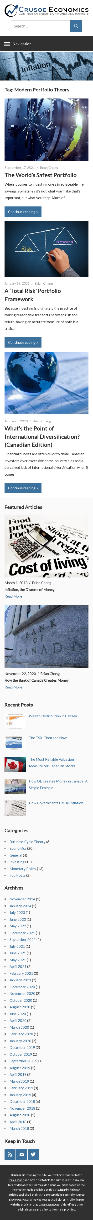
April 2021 (18, 966)
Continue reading (22, 212)
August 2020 (20, 1007)
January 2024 (20, 906)
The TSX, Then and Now (48, 738)
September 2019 (23, 1061)
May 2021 (18, 960)
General (16, 855)
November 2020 (22, 993)
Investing (17, 862)
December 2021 (22, 933)
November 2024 (22, 899)
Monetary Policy (23, 869)
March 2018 (19, 1128)
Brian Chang (49, 167)
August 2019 (20, 1068)
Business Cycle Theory (28, 842)
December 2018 (22, 1101)
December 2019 (22, 1047)
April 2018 (18, 1122)
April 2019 (18, 1074)
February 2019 (21, 1088)
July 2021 (17, 946)
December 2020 (22, 987)
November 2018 (22, 1108)
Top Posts (18, 875)
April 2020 (18, 1020)
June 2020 (18, 1014)
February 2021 (21, 973)
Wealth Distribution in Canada (53, 716)
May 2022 (18, 926)
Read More (13, 596)
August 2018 (20, 1115)
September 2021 (23, 939)
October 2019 (21, 1054)
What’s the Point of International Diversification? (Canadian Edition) (42, 436)
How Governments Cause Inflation (56, 803)
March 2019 (19, 1081)
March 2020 (19, 1027)
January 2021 (20, 980)
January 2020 (20, 1041)
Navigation (22, 43)
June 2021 (18, 953)
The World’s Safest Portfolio (41, 174)
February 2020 (21, 1034)
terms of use (16, 1179)
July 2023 (17, 912)
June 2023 (18, 919)
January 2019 (20, 1095)
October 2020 (21, 1000)
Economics (18, 848)
